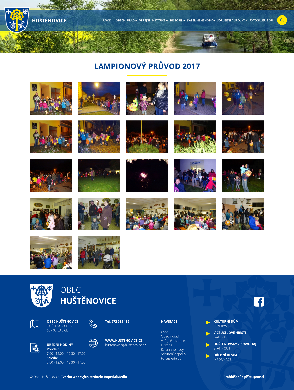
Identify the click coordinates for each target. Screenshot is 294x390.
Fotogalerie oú (261, 20)
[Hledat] (282, 20)
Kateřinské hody (200, 20)
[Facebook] (259, 302)
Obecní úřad (125, 20)
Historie (176, 20)
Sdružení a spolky (231, 20)
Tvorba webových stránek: (82, 377)
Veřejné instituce (152, 20)
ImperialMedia (115, 377)
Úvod (107, 20)
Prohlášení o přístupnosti (243, 377)
